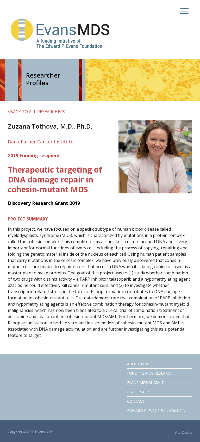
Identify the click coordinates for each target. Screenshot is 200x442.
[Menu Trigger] (183, 11)
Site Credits (183, 432)
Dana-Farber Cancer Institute (40, 141)
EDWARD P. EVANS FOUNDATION (156, 410)
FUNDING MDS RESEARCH (150, 373)
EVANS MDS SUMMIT (145, 382)
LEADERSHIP (138, 391)
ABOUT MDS (138, 363)
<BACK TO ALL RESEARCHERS (36, 112)
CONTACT (136, 401)
